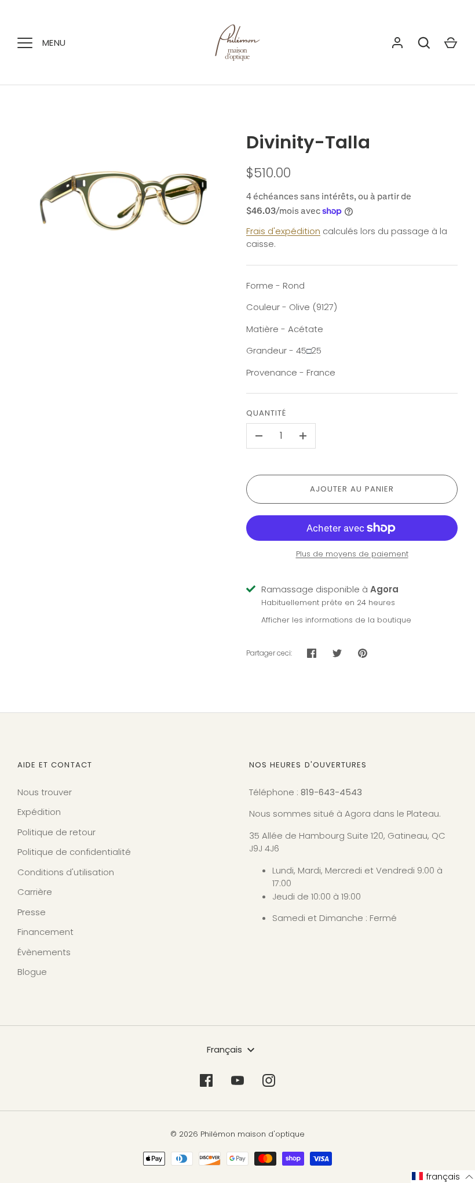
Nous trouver (44, 792)
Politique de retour (56, 832)
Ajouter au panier (352, 488)
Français (224, 1049)
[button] (443, 1176)
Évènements (44, 952)
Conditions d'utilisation (65, 872)
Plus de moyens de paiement (352, 553)
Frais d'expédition (283, 231)
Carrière (34, 892)
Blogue (32, 972)
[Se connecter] (397, 43)
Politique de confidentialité (74, 852)
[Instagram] (269, 1080)
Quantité (266, 412)
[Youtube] (237, 1080)
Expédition (39, 812)
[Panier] (450, 43)
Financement (45, 932)
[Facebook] (206, 1080)
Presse (31, 912)
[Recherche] (424, 43)
